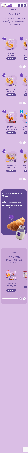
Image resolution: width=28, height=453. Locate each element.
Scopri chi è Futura (14, 1)
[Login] (19, 5)
